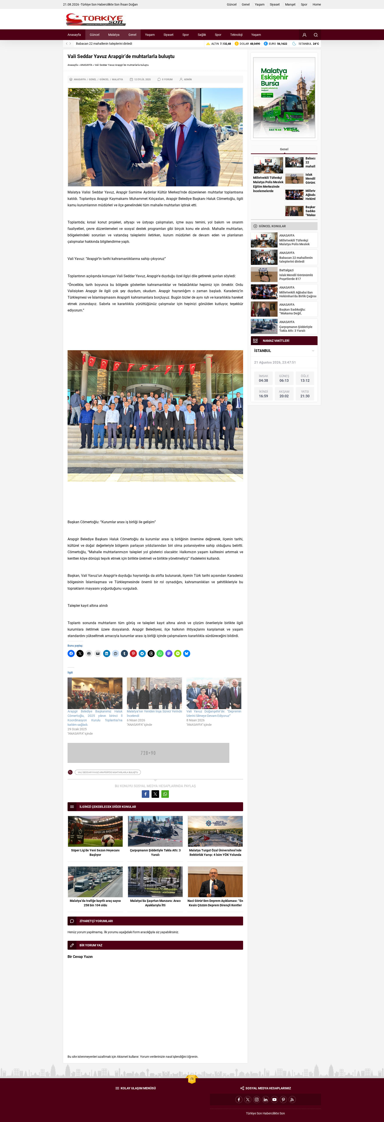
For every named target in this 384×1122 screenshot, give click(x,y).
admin (188, 79)
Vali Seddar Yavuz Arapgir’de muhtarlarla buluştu (108, 772)
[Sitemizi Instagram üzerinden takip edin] (256, 1099)
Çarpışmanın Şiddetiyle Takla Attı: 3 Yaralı (155, 852)
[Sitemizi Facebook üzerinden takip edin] (239, 1099)
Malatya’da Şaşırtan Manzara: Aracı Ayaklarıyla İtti (155, 903)
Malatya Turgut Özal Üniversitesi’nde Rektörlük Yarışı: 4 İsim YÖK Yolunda (215, 852)
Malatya (117, 79)
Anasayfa (73, 64)
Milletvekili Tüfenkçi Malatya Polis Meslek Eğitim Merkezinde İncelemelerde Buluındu (268, 186)
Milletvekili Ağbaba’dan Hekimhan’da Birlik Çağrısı (310, 199)
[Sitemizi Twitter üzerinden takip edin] (247, 1099)
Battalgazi (286, 270)
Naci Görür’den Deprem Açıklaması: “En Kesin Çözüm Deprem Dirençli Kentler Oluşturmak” (215, 905)
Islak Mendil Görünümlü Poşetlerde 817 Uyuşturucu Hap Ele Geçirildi (122, 43)
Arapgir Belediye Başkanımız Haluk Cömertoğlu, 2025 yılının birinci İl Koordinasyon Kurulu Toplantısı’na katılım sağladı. (95, 718)
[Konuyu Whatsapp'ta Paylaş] (165, 794)
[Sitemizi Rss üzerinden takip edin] (292, 1099)
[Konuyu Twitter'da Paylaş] (155, 794)
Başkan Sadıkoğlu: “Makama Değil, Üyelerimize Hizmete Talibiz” (294, 315)
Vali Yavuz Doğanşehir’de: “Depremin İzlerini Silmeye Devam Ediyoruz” (213, 713)
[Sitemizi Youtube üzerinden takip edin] (274, 1099)
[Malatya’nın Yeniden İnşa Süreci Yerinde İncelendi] (154, 693)
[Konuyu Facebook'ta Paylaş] (145, 794)
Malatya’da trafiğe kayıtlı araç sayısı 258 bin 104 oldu (95, 903)
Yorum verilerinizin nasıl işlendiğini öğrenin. (169, 1056)
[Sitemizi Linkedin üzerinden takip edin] (265, 1099)
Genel (92, 79)
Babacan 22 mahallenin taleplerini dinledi (310, 166)
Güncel (104, 79)
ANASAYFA (86, 64)
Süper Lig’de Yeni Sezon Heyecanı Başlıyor (95, 852)
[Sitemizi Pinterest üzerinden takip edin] (283, 1099)
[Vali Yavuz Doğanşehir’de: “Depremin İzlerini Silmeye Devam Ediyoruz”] (213, 693)
